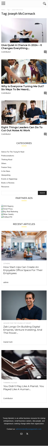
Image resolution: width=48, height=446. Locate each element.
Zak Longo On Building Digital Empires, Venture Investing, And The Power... (22, 329)
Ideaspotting (5, 175)
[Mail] (21, 434)
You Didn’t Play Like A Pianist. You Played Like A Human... (23, 388)
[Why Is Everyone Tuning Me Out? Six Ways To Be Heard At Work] (24, 71)
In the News (5, 171)
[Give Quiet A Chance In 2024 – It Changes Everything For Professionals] (24, 30)
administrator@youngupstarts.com (28, 429)
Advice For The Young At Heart (12, 152)
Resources (5, 187)
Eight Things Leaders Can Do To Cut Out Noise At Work (21, 129)
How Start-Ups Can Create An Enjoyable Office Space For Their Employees (23, 270)
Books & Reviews (7, 183)
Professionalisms (7, 156)
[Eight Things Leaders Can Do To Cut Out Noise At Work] (24, 112)
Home (3, 10)
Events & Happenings (9, 179)
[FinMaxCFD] (24, 217)
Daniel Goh (8, 342)
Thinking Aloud (6, 160)
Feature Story (6, 167)
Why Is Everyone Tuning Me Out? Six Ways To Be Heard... (22, 88)
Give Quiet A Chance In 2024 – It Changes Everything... (21, 47)
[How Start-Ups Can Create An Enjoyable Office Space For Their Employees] (24, 245)
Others (3, 163)
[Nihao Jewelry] (24, 214)
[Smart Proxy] (24, 209)
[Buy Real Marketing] (24, 211)
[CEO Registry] (24, 206)
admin (5, 282)
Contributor (6, 52)
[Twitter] (27, 434)
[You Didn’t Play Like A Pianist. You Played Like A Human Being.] (24, 365)
